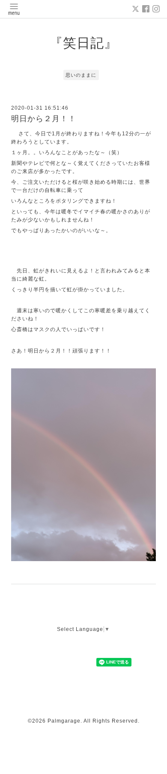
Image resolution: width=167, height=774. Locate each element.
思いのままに (81, 75)
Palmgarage (64, 721)
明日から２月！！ (43, 118)
